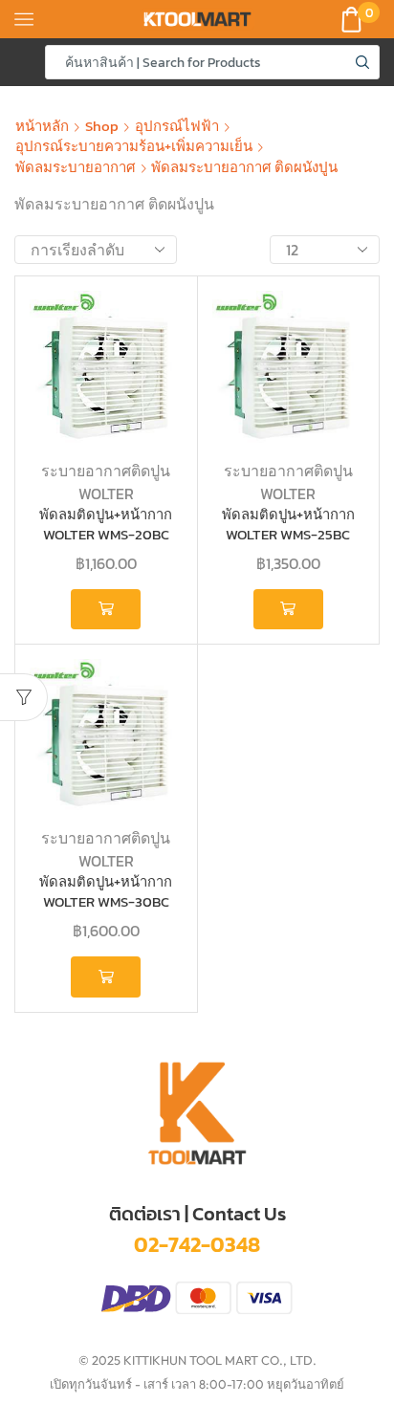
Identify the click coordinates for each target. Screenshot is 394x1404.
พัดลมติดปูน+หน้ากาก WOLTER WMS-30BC (105, 892)
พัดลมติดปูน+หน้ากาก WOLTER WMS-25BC (288, 525)
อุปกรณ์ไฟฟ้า (177, 126)
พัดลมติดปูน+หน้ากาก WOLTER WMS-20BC (105, 525)
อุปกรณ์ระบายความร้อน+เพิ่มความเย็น (133, 146)
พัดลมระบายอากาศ (75, 167)
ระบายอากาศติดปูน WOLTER (105, 482)
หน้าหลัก (42, 126)
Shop (102, 126)
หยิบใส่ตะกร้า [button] (106, 609)
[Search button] (362, 62)
